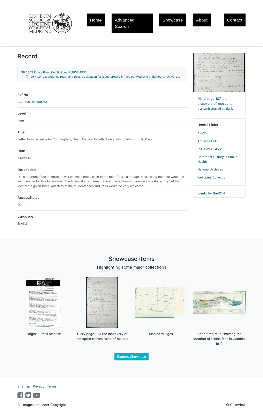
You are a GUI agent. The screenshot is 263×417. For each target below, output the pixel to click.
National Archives (210, 169)
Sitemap (23, 386)
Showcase (173, 20)
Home (96, 20)
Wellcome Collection (212, 177)
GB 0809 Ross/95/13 (32, 102)
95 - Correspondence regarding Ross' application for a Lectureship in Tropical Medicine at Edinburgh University (105, 76)
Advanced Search (125, 23)
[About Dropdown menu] (197, 29)
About (202, 20)
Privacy (38, 386)
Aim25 (202, 133)
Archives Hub (207, 141)
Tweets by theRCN (210, 193)
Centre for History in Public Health (217, 159)
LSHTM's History (209, 149)
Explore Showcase (131, 357)
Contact (234, 20)
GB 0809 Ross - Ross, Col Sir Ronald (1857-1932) (54, 72)
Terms (52, 386)
